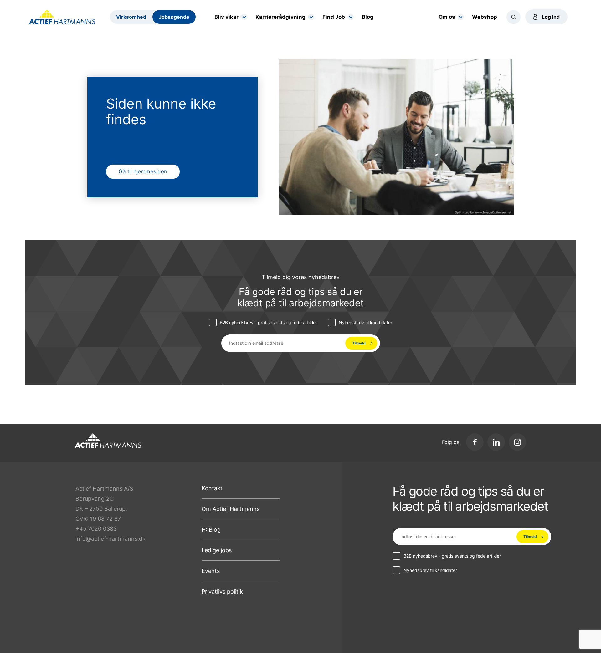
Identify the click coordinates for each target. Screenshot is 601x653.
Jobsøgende (174, 17)
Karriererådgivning (280, 17)
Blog (367, 17)
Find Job (333, 17)
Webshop (484, 17)
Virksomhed (131, 17)
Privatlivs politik (222, 591)
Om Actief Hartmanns (230, 509)
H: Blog (211, 529)
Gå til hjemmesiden (143, 171)
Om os (447, 17)
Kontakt (212, 488)
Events (211, 571)
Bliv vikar (226, 17)
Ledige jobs (217, 550)
